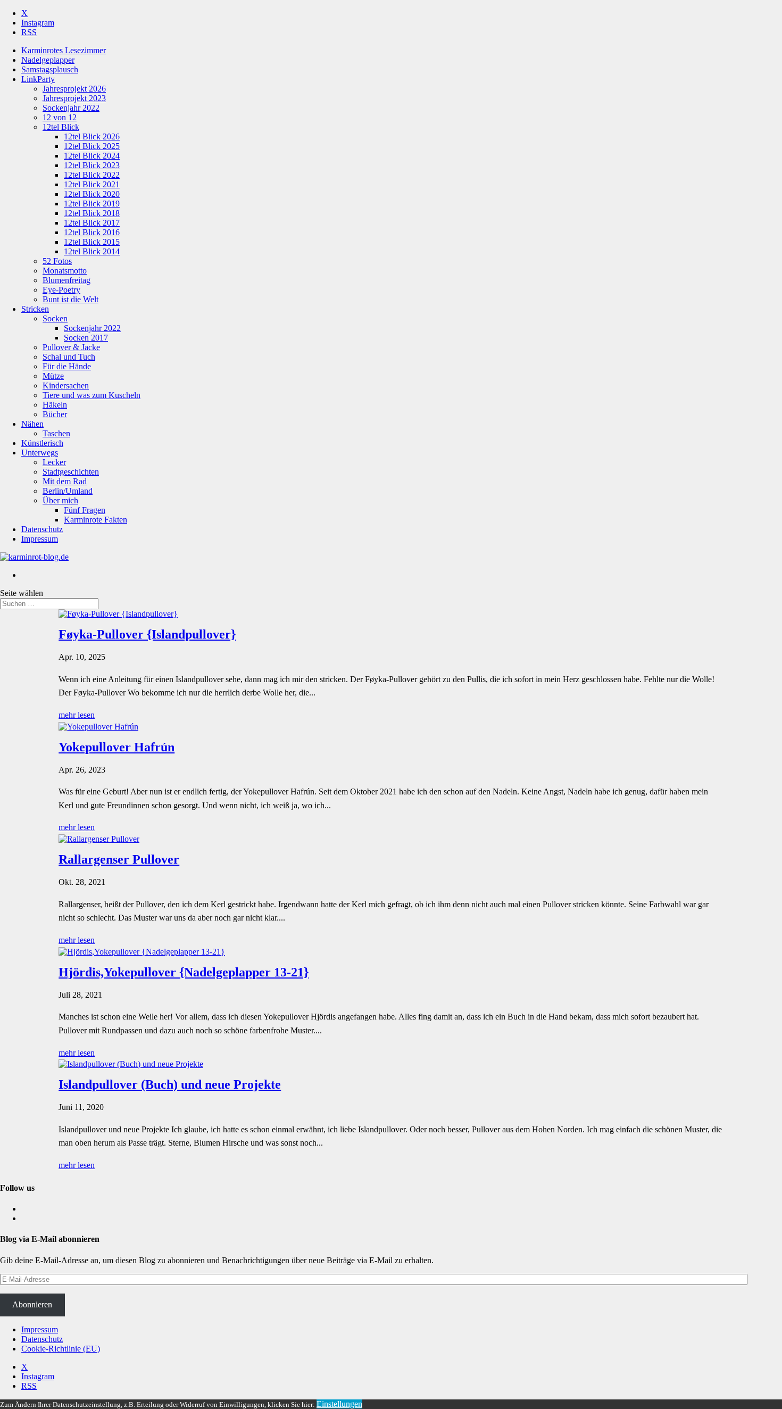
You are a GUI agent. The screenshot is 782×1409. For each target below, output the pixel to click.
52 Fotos (57, 261)
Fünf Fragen (84, 510)
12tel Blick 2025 (92, 146)
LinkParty (38, 79)
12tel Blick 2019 (92, 203)
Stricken (35, 308)
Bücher (55, 414)
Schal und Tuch (69, 356)
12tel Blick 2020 (92, 193)
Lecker (54, 462)
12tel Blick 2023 (92, 165)
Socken (55, 318)
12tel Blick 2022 (92, 174)
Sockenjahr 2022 (71, 107)
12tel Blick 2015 (92, 241)
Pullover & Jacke (71, 347)
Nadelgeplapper (47, 59)
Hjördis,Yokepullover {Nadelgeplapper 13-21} (184, 972)
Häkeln (55, 404)
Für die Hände (67, 366)
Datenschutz (42, 529)
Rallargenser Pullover (119, 859)
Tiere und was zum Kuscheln (91, 395)
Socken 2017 (86, 337)
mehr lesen (77, 714)
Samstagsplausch (49, 69)
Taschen (56, 433)
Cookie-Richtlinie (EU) (60, 1348)
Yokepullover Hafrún (116, 747)
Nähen (32, 423)
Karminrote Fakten (95, 519)
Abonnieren (32, 1304)
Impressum (39, 538)
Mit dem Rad (65, 481)
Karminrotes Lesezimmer (63, 50)
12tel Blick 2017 (92, 222)
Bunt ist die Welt (70, 299)
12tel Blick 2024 (92, 155)
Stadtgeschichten (71, 471)
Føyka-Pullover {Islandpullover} (147, 634)
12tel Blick (61, 126)
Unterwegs (39, 452)
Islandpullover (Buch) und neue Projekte (170, 1084)
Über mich (60, 500)
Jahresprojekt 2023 (74, 98)
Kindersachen (66, 385)
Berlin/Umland (68, 490)
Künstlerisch (42, 442)
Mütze (53, 375)
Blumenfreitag (66, 280)
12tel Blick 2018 (92, 213)
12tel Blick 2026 (92, 136)
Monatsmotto (65, 270)
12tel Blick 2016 (92, 232)
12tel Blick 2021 (92, 184)
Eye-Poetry (61, 289)
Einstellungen (339, 1403)
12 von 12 (60, 117)
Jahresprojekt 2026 (74, 88)
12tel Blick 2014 (92, 251)
